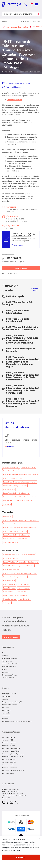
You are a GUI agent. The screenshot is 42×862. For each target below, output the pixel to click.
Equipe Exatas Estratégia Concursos (15, 486)
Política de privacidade (9, 658)
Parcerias (5, 719)
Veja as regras (17, 245)
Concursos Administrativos (11, 748)
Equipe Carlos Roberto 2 (11, 569)
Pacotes (5, 21)
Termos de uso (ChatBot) (10, 664)
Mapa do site (6, 672)
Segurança (5, 656)
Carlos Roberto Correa (10, 471)
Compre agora (21, 268)
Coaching (5, 699)
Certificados (6, 713)
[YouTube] (11, 802)
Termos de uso (7, 661)
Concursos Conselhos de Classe (12, 757)
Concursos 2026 (7, 740)
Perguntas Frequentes (9, 705)
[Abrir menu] (37, 4)
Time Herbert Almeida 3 (11, 542)
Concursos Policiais (8, 746)
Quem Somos (6, 653)
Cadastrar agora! (11, 637)
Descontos (5, 707)
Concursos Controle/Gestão (11, 751)
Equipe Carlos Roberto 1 (26, 566)
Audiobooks (6, 716)
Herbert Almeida (20, 497)
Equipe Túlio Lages (9, 588)
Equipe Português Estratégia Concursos (16, 493)
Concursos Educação (9, 762)
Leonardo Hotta (8, 500)
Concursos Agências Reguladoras (13, 754)
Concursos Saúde (8, 765)
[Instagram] (3, 802)
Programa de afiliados (9, 675)
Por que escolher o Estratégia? (12, 702)
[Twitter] (16, 802)
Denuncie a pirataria (9, 667)
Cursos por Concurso (9, 694)
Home (4, 72)
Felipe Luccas (7, 497)
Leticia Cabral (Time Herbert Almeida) (15, 595)
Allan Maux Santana (28, 467)
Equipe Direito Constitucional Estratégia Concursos (19, 482)
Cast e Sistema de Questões (16, 27)
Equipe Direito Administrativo (12, 478)
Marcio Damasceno (9, 599)
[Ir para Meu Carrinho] (31, 4)
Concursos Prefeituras (9, 768)
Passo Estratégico (24, 599)
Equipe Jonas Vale (9, 489)
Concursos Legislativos (9, 743)
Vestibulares (6, 696)
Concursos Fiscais (8, 773)
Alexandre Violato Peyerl (11, 467)
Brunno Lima (7, 516)
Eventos (4, 669)
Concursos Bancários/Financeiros (13, 770)
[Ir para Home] (11, 4)
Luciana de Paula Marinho (24, 500)
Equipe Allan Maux (9, 566)
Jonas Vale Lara (33, 497)
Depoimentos (6, 710)
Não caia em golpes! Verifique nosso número (16, 721)
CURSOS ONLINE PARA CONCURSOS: (26, 21)
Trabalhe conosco (8, 678)
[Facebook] (7, 802)
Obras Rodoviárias (14, 100)
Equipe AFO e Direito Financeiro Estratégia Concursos (20, 474)
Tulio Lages (7, 504)
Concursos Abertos (8, 737)
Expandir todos (34, 289)
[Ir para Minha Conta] (25, 4)
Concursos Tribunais (9, 759)
